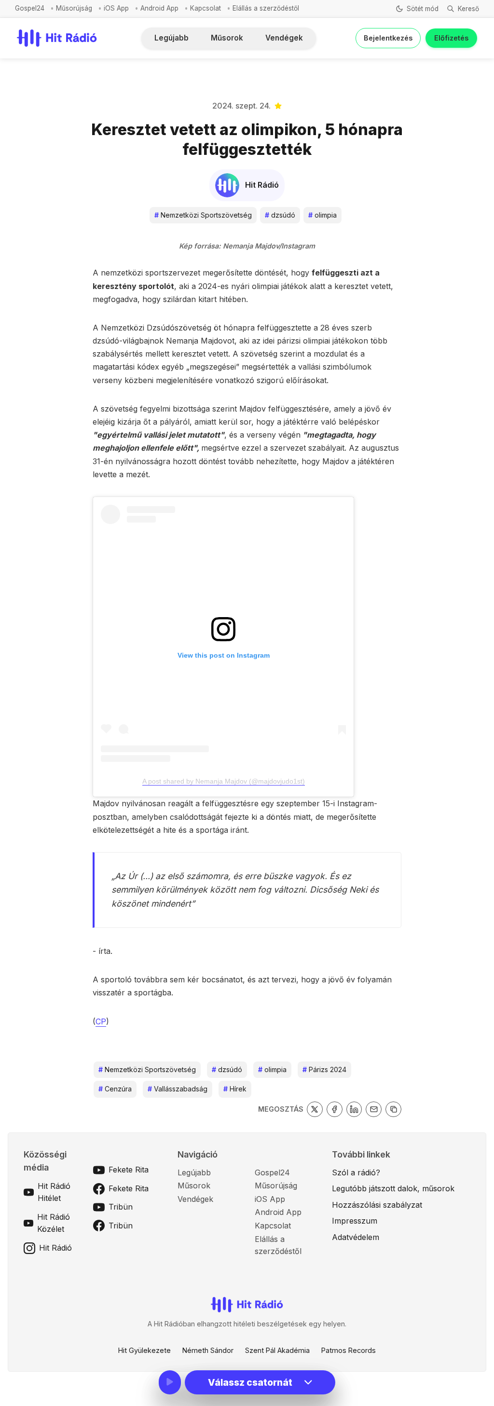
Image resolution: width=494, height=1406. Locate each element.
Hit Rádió (55, 1248)
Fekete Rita (129, 1169)
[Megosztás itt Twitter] (315, 1109)
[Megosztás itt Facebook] (335, 1109)
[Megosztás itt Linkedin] (354, 1109)
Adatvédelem (355, 1237)
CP (101, 1021)
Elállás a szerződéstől (266, 8)
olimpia (322, 215)
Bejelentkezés (388, 38)
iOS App (116, 8)
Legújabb (171, 37)
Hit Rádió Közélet (53, 1223)
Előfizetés (451, 38)
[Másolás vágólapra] (393, 1109)
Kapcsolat (205, 8)
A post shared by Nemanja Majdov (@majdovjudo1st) (223, 781)
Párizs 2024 (324, 1069)
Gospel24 (29, 8)
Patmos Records (348, 1350)
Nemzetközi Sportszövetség (203, 215)
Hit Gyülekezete (144, 1350)
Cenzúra (115, 1089)
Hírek (235, 1089)
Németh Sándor (207, 1350)
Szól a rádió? (356, 1172)
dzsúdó (280, 215)
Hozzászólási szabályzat (377, 1205)
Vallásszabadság (177, 1089)
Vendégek (284, 37)
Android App (159, 8)
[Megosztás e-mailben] (374, 1109)
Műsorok (227, 37)
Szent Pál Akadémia (277, 1350)
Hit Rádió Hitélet (54, 1192)
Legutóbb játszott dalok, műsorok (393, 1188)
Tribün (121, 1207)
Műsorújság (74, 8)
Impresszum (354, 1221)
